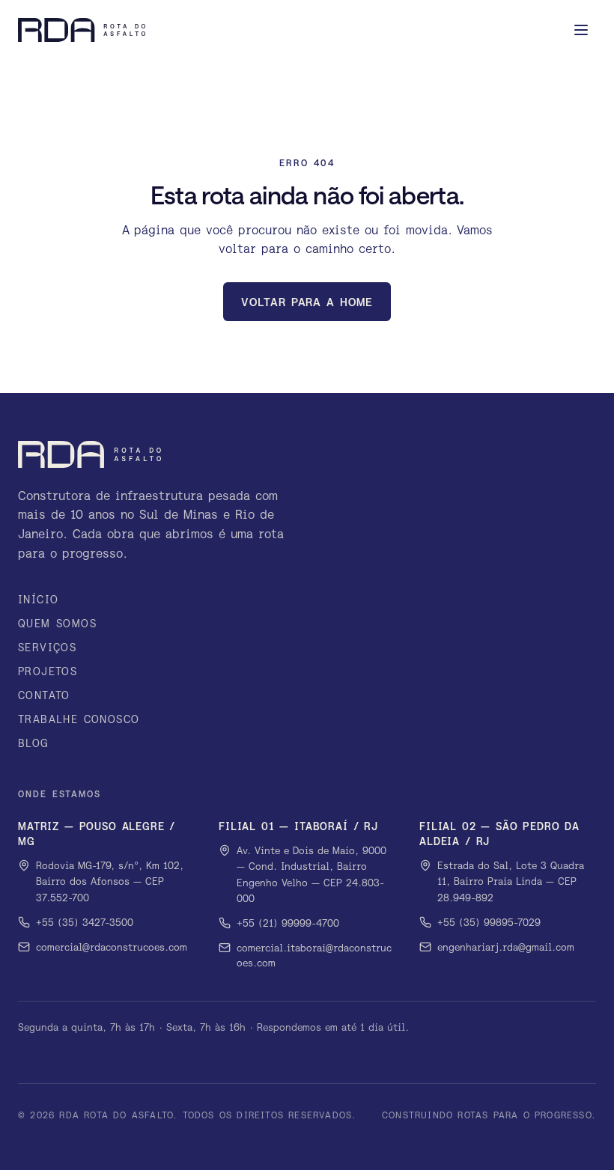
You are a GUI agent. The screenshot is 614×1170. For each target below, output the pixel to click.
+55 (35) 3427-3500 (84, 922)
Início (38, 599)
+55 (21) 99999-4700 (288, 923)
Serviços (47, 647)
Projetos (47, 671)
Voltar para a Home (306, 301)
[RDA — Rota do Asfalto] (81, 30)
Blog (33, 743)
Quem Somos (57, 623)
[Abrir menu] (581, 30)
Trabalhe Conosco (78, 719)
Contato (44, 695)
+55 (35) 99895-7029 (489, 922)
